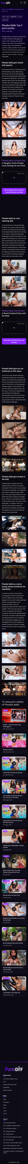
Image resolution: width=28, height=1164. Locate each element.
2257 (4, 1081)
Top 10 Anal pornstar (8, 1140)
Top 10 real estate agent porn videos (12, 1137)
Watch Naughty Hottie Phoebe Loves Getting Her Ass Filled (14, 191)
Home (3, 9)
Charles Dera (19, 311)
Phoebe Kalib (7, 161)
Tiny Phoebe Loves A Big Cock (11, 992)
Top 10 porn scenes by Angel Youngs (12, 1142)
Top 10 (5, 1110)
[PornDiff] (5, 2)
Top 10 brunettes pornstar (9, 1128)
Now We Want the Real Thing (11, 895)
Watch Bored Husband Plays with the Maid (14, 341)
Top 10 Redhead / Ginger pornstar (11, 1125)
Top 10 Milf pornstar (8, 1134)
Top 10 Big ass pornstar (9, 1131)
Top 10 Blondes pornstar (9, 1122)
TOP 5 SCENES (9, 9)
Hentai (4, 1105)
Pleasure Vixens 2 (8, 749)
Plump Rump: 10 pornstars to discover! (13, 1148)
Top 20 (5, 1113)
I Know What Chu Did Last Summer (12, 772)
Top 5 (4, 1108)
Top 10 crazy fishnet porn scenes (11, 1145)
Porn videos (6, 1102)
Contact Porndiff (7, 1090)
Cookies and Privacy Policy (9, 1084)
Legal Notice (6, 1087)
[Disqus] (14, 1026)
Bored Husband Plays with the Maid (13, 943)
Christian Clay (19, 161)
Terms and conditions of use (10, 1079)
